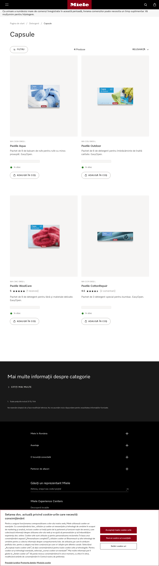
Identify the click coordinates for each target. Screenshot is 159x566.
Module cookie (44, 563)
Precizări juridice (12, 563)
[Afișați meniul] (7, 5)
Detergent (34, 23)
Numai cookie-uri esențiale (118, 538)
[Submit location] (127, 489)
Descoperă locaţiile (40, 508)
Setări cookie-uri (118, 546)
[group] (44, 121)
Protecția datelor (28, 563)
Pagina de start (17, 23)
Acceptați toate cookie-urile (119, 530)
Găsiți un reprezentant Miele (50, 483)
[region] (79, 538)
